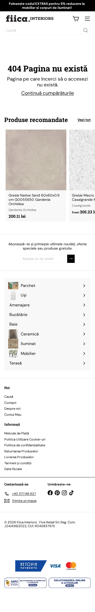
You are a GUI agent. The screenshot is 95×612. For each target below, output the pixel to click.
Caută (8, 397)
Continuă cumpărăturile (47, 93)
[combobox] (47, 30)
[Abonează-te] (71, 259)
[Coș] (76, 18)
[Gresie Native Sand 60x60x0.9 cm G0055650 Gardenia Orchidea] (36, 176)
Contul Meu (12, 414)
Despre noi (12, 408)
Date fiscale (13, 469)
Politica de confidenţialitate (24, 445)
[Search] (86, 30)
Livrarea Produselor (19, 457)
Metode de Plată (16, 433)
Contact (10, 403)
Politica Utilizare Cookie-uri (24, 439)
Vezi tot (84, 120)
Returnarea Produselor (21, 451)
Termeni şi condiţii (17, 463)
